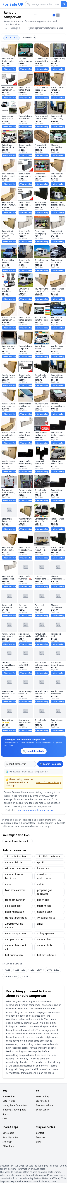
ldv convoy (43, 868)
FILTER (11, 37)
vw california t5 (46, 917)
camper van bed (14, 939)
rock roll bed (29, 819)
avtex (8, 884)
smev (40, 923)
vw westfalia (29, 822)
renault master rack (17, 841)
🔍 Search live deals (50, 763)
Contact (40, 1132)
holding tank (44, 911)
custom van (44, 905)
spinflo (41, 862)
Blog (38, 1141)
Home (6, 28)
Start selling (42, 1096)
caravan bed (44, 939)
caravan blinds (13, 862)
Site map (7, 1141)
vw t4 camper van (15, 933)
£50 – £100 (36, 969)
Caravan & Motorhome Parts (18, 29)
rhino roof (15, 819)
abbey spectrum (46, 933)
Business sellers (44, 1105)
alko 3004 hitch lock (48, 856)
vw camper (46, 826)
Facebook (41, 1137)
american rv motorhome (44, 876)
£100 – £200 (53, 969)
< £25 (7, 969)
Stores (5, 1114)
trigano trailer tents (16, 868)
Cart (4, 1118)
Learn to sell (42, 1100)
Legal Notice (8, 1100)
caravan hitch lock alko (15, 947)
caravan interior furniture (14, 876)
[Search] (64, 4)
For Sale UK (12, 4)
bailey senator (45, 822)
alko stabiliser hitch (16, 856)
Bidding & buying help (14, 1109)
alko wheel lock (11, 826)
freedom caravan (15, 899)
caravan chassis (29, 826)
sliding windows (47, 819)
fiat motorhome (46, 955)
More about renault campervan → (35, 810)
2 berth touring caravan (14, 925)
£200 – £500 (11, 976)
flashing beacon (14, 911)
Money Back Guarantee (14, 1105)
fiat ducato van (14, 955)
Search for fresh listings (48, 782)
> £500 (25, 976)
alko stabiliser (13, 905)
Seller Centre (43, 1109)
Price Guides (9, 1096)
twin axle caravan (15, 890)
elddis (40, 884)
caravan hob (44, 945)
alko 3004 (60, 822)
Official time (8, 1146)
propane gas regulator (44, 892)
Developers (8, 1132)
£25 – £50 (20, 969)
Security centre (10, 1137)
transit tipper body (16, 917)
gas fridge (43, 899)
